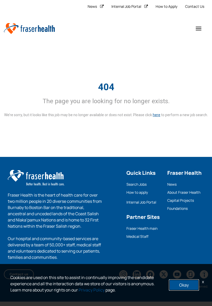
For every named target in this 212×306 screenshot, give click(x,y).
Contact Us (194, 6)
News (92, 6)
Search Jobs (136, 184)
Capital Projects (180, 200)
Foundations (177, 208)
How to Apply (166, 6)
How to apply (137, 192)
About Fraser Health (183, 192)
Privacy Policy (92, 290)
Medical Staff (137, 236)
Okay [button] (184, 285)
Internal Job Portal (126, 6)
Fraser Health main (141, 228)
